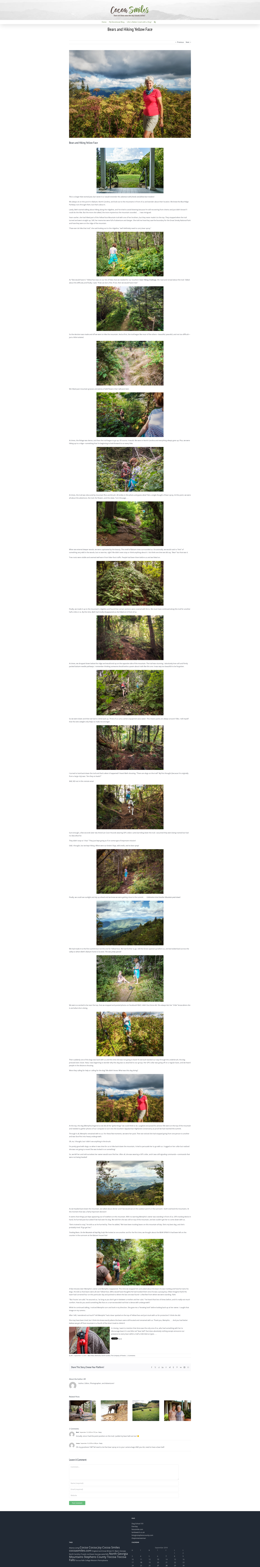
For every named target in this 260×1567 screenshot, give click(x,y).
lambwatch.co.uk (138, 1532)
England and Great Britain (102, 1551)
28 (166, 1565)
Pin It (120, 1339)
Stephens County (95, 1557)
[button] (155, 22)
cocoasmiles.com (80, 1550)
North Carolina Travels (77, 1554)
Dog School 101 (138, 1523)
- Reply (100, 1432)
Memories (98, 1355)
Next (187, 42)
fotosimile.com (137, 1529)
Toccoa (111, 1557)
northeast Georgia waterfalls (98, 1554)
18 (141, 1562)
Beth (77, 1432)
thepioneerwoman (139, 1538)
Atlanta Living (74, 1548)
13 (158, 1559)
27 (158, 1565)
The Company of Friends (118, 1355)
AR (72, 1355)
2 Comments (131, 1355)
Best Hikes (91, 1355)
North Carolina (105, 1355)
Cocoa (84, 1547)
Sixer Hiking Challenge (148, 280)
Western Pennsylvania (99, 1560)
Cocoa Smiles (111, 1547)
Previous (180, 42)
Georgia (123, 1551)
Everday (135, 1526)
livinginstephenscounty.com (142, 1535)
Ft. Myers (115, 1551)
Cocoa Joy (95, 1547)
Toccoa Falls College (82, 1560)
